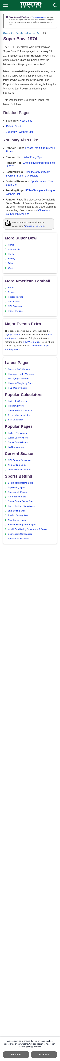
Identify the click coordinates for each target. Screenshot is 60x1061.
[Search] (55, 5)
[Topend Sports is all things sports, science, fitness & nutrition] (31, 5)
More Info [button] (38, 1047)
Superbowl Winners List (19, 132)
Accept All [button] (44, 1054)
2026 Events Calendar (19, 469)
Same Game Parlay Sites (20, 501)
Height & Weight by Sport (20, 383)
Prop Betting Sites (17, 497)
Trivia (10, 263)
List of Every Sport (33, 157)
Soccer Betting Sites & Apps (22, 524)
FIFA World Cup (31, 342)
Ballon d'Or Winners (18, 433)
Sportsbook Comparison (20, 534)
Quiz (10, 268)
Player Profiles (15, 311)
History (11, 259)
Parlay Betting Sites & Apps (21, 506)
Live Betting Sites (16, 511)
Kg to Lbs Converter (18, 401)
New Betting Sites (17, 520)
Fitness (11, 292)
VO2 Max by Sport (17, 388)
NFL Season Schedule (19, 460)
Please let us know (34, 226)
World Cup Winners (18, 438)
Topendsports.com (38, 17)
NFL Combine (15, 306)
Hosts (36, 33)
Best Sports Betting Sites (20, 483)
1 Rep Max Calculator (19, 415)
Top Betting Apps (16, 487)
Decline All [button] (16, 1054)
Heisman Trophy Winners (21, 374)
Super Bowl (25, 33)
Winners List (14, 249)
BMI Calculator (15, 420)
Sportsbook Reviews (18, 538)
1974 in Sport (13, 126)
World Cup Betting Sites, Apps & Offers (27, 529)
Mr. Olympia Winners (18, 378)
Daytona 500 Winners (19, 369)
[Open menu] (5, 5)
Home (6, 33)
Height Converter (16, 406)
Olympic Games (13, 334)
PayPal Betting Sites (18, 515)
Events (14, 33)
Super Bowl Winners (18, 442)
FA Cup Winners (16, 447)
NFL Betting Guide (17, 465)
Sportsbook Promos (18, 492)
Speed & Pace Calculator (20, 410)
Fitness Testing (15, 297)
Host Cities (26, 120)
